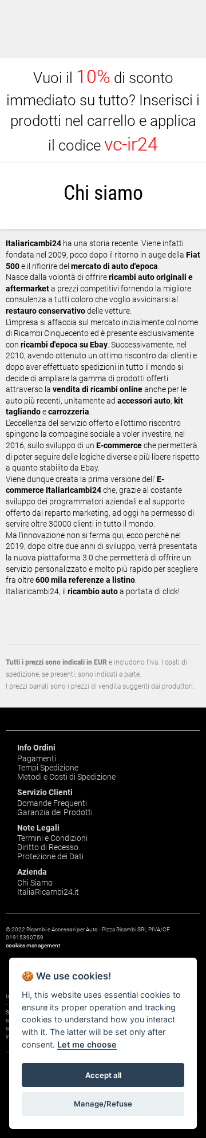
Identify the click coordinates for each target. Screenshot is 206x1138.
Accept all (103, 1075)
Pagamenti (36, 758)
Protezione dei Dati (50, 856)
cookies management (33, 945)
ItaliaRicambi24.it (48, 891)
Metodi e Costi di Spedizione (66, 776)
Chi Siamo (35, 882)
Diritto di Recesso (47, 847)
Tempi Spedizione (47, 767)
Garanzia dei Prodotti (55, 812)
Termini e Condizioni (52, 838)
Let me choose (87, 1044)
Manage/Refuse (103, 1103)
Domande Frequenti (52, 803)
